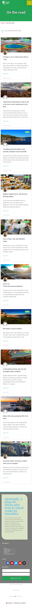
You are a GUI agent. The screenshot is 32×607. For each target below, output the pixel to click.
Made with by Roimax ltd (16, 596)
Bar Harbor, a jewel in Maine (12, 329)
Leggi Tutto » (6, 73)
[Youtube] (20, 563)
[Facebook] (8, 563)
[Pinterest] (12, 563)
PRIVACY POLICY (16, 590)
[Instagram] (24, 563)
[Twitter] (16, 563)
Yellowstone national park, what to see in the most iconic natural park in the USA (16, 104)
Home (3, 23)
